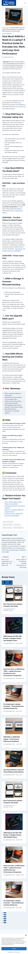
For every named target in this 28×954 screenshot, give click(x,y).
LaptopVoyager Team (9, 57)
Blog (7, 27)
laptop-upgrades (7, 527)
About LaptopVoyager (12, 550)
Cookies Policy (10, 952)
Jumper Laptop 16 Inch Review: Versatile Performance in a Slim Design (21, 562)
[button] (26, 935)
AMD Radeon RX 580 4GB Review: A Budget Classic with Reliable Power (12, 638)
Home (3, 27)
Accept (14, 948)
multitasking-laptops (18, 527)
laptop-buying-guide (8, 521)
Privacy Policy (17, 952)
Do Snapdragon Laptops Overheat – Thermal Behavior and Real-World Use (13, 706)
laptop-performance (8, 524)
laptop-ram (17, 524)
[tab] (5, 912)
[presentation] (14, 593)
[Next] (10, 582)
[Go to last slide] (4, 582)
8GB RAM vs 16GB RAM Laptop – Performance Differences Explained (11, 739)
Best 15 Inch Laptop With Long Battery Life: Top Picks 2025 (7, 561)
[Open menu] (25, 3)
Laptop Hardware (7, 33)
